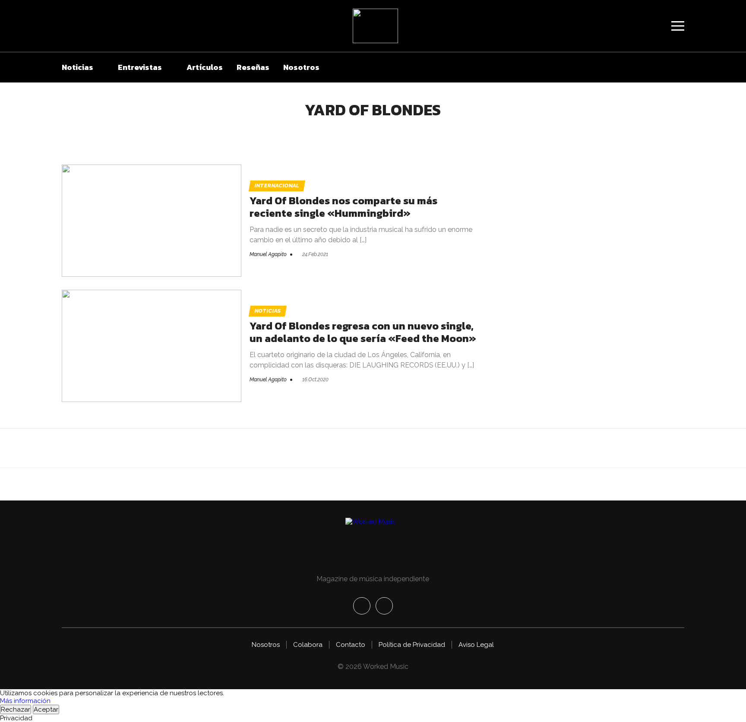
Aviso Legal (476, 645)
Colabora (307, 645)
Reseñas (253, 67)
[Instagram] (384, 605)
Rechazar (15, 709)
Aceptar (46, 709)
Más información (25, 701)
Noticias (77, 67)
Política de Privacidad (412, 645)
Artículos (204, 67)
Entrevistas (140, 67)
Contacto (350, 645)
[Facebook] (361, 605)
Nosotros (301, 67)
